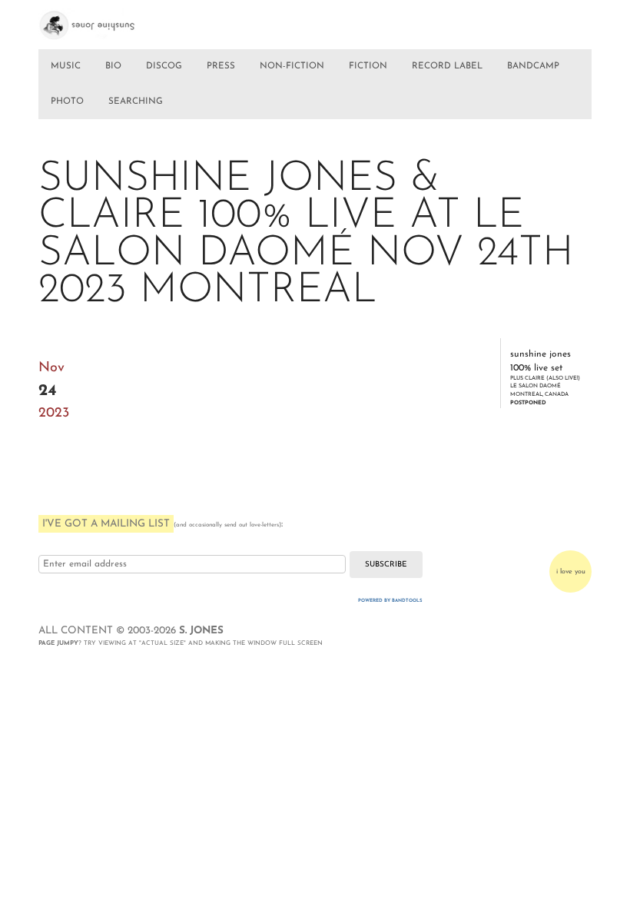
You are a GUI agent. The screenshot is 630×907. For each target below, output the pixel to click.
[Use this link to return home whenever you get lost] (102, 21)
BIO (113, 66)
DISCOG (164, 66)
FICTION (368, 66)
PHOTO (67, 101)
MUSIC (66, 66)
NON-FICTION (292, 66)
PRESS (221, 66)
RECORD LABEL (447, 66)
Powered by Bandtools (390, 600)
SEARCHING (135, 101)
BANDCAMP (533, 66)
